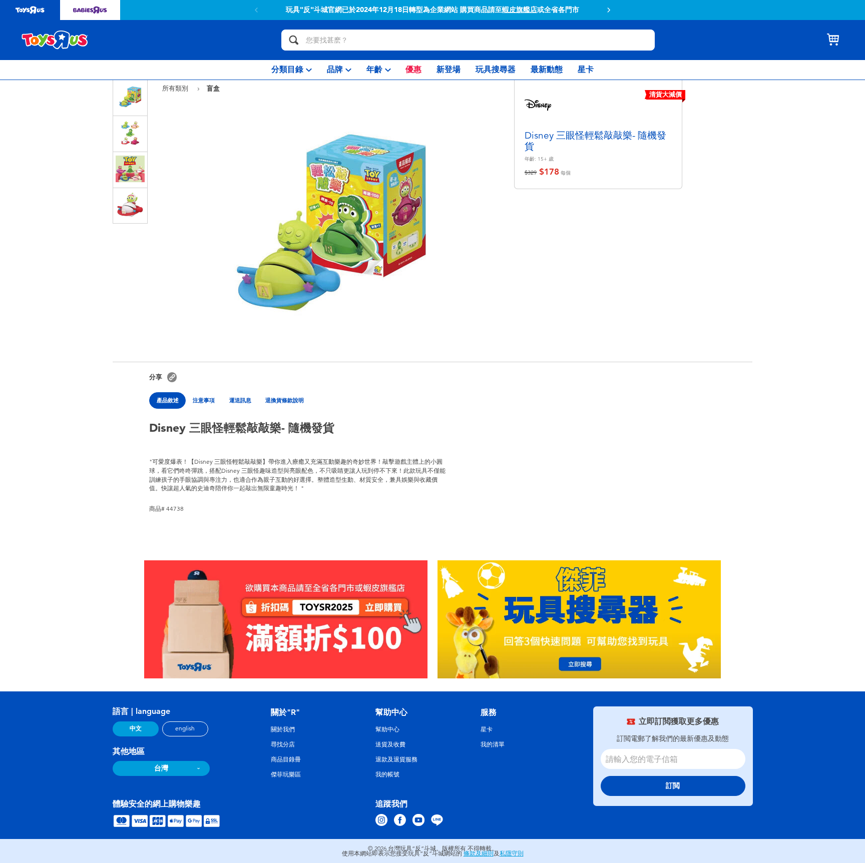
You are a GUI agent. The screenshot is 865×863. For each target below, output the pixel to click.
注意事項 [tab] (204, 400)
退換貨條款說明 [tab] (284, 400)
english (185, 728)
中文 (136, 728)
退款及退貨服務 (396, 759)
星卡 (487, 729)
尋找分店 (283, 744)
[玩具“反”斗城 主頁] (55, 40)
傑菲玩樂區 (286, 774)
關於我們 (283, 729)
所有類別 (176, 88)
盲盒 (213, 88)
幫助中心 (387, 729)
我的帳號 (387, 774)
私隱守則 (512, 853)
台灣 (161, 768)
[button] (609, 10)
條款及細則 (479, 853)
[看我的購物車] (833, 40)
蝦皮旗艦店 (519, 10)
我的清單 (493, 744)
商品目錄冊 (286, 759)
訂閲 (673, 785)
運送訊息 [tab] (240, 400)
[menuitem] (291, 70)
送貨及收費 (390, 744)
